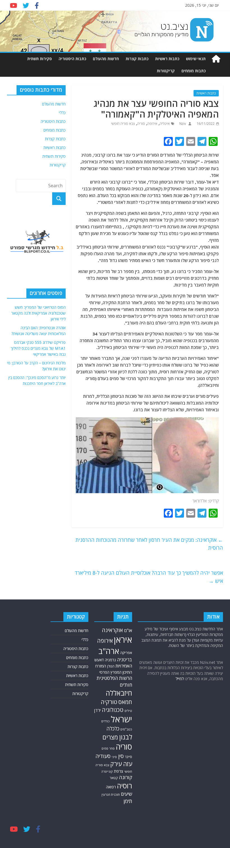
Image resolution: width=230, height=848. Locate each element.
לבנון (125, 736)
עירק (116, 764)
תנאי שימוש (196, 58)
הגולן (110, 666)
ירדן (97, 710)
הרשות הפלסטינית (114, 678)
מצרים (110, 737)
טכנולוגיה (112, 710)
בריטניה (124, 659)
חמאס (125, 702)
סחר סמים (108, 748)
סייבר (128, 756)
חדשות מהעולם (106, 58)
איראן (123, 639)
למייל (180, 678)
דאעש (99, 659)
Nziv (182, 123)
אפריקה (126, 652)
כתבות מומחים (193, 70)
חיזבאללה (119, 693)
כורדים (105, 721)
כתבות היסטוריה (72, 58)
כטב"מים (126, 729)
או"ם (128, 630)
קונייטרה (107, 771)
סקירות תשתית (39, 58)
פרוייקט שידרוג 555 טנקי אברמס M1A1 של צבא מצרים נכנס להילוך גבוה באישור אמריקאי (38, 348)
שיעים (126, 794)
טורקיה (109, 702)
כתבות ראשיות (167, 58)
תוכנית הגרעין (111, 794)
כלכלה (112, 728)
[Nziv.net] (216, 59)
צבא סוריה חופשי (123, 123)
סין (121, 755)
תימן (128, 800)
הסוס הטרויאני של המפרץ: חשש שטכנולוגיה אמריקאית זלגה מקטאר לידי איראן (38, 313)
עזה (127, 764)
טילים (128, 711)
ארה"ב (108, 651)
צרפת (118, 771)
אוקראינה (112, 630)
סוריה (141, 123)
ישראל (121, 719)
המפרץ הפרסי (110, 672)
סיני (114, 757)
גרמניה (110, 659)
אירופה (152, 123)
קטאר (114, 777)
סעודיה (103, 756)
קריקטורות (166, 70)
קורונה (125, 777)
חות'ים (126, 685)
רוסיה (124, 785)
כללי (62, 112)
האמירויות (124, 666)
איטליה (165, 123)
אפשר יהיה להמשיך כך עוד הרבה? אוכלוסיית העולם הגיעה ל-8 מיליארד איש (149, 576)
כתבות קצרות (137, 58)
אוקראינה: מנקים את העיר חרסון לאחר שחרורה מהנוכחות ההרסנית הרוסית (149, 543)
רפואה (111, 787)
